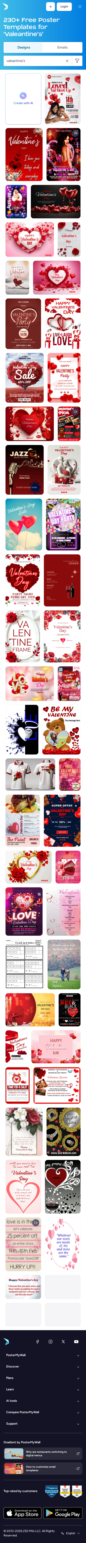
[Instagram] (50, 1341)
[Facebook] (37, 1341)
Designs (23, 47)
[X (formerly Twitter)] (63, 1341)
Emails (62, 47)
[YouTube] (76, 1341)
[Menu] (80, 6)
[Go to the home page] (5, 6)
